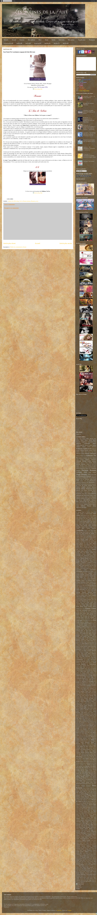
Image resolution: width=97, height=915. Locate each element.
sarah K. (90, 881)
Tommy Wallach (82, 867)
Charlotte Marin (92, 576)
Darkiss (94, 445)
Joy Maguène (93, 674)
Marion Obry (88, 751)
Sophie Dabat (93, 838)
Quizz (46, 40)
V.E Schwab (93, 868)
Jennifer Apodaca (88, 662)
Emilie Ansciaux (85, 603)
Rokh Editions (90, 495)
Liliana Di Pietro (87, 716)
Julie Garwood (89, 678)
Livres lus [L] (37, 43)
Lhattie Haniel (82, 715)
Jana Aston (78, 656)
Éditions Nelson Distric (83, 502)
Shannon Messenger (81, 833)
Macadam (89, 487)
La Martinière (83, 482)
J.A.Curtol (84, 649)
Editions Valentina (80, 464)
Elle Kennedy (82, 601)
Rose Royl (82, 814)
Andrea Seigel (86, 536)
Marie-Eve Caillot (84, 748)
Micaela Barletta (92, 767)
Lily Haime (93, 716)
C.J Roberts (89, 562)
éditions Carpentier (79, 504)
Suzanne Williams (84, 851)
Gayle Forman (79, 632)
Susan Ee (94, 848)
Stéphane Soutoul (91, 846)
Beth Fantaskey (92, 556)
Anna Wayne (79, 543)
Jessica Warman (88, 668)
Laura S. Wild (93, 704)
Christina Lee (84, 580)
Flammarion (82, 468)
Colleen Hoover (91, 585)
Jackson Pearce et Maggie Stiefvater (84, 652)
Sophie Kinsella (79, 841)
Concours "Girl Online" (89, 161)
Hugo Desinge (92, 472)
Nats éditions (84, 490)
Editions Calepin (92, 450)
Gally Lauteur (92, 630)
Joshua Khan (83, 674)
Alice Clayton (93, 521)
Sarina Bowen (88, 828)
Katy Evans (84, 692)
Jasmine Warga (86, 657)
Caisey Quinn (79, 564)
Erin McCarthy (15, 201)
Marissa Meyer (89, 752)
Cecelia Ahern (83, 573)
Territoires (82, 498)
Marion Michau (80, 751)
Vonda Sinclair (79, 877)
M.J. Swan (84, 736)
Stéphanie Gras (93, 847)
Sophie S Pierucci (92, 841)
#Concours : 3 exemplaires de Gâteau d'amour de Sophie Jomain (89, 156)
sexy (37, 201)
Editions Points (84, 462)
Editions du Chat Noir (91, 464)
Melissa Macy (84, 764)
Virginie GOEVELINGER (85, 875)
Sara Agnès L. (86, 823)
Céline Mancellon (80, 589)
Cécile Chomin (92, 586)
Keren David (78, 695)
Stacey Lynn (79, 843)
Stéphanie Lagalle (80, 848)
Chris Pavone (86, 577)
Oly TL (94, 789)
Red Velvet (84, 495)
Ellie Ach (88, 601)
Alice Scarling (79, 522)
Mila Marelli (90, 772)
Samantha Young (83, 820)
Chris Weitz (93, 577)
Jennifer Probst (86, 665)
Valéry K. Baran (84, 870)
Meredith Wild (88, 766)
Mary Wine (93, 755)
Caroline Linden (82, 568)
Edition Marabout (91, 446)
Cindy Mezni (85, 583)
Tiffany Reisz (93, 864)
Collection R (80, 445)
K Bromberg (83, 681)
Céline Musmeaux (88, 589)
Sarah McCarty (84, 825)
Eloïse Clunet (90, 602)
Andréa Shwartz (86, 537)
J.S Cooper (78, 650)
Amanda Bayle (87, 525)
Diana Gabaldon (92, 595)
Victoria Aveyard (84, 873)
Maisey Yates (88, 739)
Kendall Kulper (82, 694)
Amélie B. (87, 533)
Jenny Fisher (79, 667)
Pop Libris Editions (86, 493)
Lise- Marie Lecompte (89, 722)
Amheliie (79, 530)
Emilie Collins (92, 603)
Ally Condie (84, 524)
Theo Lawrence (84, 863)
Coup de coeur (81, 40)
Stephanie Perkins (80, 844)
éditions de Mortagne (81, 507)
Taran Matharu (90, 858)
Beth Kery (78, 558)
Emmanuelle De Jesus (85, 611)
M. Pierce (94, 735)
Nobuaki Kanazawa (86, 785)
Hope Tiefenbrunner (88, 642)
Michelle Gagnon (84, 770)
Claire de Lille (79, 585)
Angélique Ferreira (84, 540)
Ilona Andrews (85, 643)
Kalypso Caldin (88, 682)
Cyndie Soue (85, 586)
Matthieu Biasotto (89, 758)
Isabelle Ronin (90, 646)
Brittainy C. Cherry (88, 561)
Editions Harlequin (90, 453)
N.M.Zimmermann (89, 779)
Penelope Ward (88, 796)
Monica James (82, 775)
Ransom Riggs (92, 804)
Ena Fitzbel (83, 613)
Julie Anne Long (88, 677)
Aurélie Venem (84, 551)
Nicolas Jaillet (91, 783)
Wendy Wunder (86, 877)
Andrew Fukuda (92, 536)
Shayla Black (81, 834)
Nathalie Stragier (85, 782)
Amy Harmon (86, 532)
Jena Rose (82, 662)
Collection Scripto (88, 445)
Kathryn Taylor (84, 691)
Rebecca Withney (79, 807)
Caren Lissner (93, 563)
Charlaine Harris (88, 574)
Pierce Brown (89, 798)
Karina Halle (93, 684)
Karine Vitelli (85, 685)
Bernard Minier (93, 555)
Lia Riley (87, 715)
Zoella (93, 880)
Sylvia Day (79, 853)
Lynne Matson (93, 732)
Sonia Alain (84, 837)
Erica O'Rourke (89, 614)
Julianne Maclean (79, 677)
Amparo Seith (87, 530)
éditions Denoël (88, 504)
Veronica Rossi (82, 871)
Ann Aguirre (91, 540)
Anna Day (88, 542)
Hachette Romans (89, 470)
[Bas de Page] (96, 914)
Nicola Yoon (85, 783)
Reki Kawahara (86, 807)
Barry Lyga (82, 552)
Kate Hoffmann (90, 688)
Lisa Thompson (82, 722)
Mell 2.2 (89, 765)
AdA (77, 438)
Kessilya (77, 697)
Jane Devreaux (86, 656)
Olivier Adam (89, 789)
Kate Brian (78, 688)
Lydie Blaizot (90, 731)
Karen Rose (88, 684)
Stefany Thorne (86, 843)
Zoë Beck (81, 881)
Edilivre (84, 446)
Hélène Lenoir (79, 643)
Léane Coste (78, 733)
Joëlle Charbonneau (81, 675)
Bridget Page (79, 561)
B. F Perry (90, 551)
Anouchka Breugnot (88, 546)
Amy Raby (91, 532)
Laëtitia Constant (88, 711)
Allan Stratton (93, 522)
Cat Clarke (85, 571)
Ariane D (82, 547)
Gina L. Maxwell (91, 636)
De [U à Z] (65, 43)
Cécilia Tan (85, 588)
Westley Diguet (93, 877)
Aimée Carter (90, 517)
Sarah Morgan (86, 827)
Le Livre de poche (91, 484)
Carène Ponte (88, 568)
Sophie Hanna (78, 840)
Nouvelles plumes (92, 490)
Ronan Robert (78, 813)
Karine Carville (79, 685)
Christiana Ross (79, 578)
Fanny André (79, 620)
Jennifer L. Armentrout (88, 664)
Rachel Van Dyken (87, 803)
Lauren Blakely (90, 706)
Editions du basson (92, 465)
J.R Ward (94, 649)
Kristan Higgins (92, 699)
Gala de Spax (84, 630)
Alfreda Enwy (86, 521)
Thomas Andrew (80, 864)
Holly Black (81, 642)
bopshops (59, 910)
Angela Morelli (89, 539)
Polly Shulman (88, 799)
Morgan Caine (88, 776)
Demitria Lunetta (84, 595)
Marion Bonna (93, 749)
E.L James (91, 598)
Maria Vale (93, 743)
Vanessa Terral (90, 870)
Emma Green (90, 608)
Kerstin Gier (93, 695)
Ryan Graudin (83, 815)
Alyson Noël (79, 525)
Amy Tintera (81, 533)
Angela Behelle (80, 539)
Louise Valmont (88, 726)
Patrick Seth (91, 794)
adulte (9, 201)
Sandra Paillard (85, 821)
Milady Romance (86, 489)
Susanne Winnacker (87, 850)
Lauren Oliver (83, 708)
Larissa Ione (79, 704)
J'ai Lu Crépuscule (83, 477)
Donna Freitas (93, 596)
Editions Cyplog (80, 453)
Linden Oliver (79, 719)
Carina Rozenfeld (85, 565)
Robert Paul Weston (83, 810)
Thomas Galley (87, 864)
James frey (78, 655)
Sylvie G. (91, 853)
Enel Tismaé (90, 613)
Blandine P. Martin (92, 558)
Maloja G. (93, 739)
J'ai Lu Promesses (85, 479)
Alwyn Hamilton (92, 524)
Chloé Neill (79, 577)
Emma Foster (82, 608)
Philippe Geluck (83, 798)
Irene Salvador (85, 644)
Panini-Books (87, 492)
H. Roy (86, 637)
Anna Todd (93, 542)
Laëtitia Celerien (79, 711)
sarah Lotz (94, 881)
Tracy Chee (81, 868)
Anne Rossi (93, 545)
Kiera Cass (83, 697)
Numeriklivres (79, 492)
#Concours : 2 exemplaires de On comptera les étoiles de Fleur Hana (88, 120)
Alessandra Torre (82, 518)
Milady (78, 489)
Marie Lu (82, 746)
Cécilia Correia (79, 588)
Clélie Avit (84, 585)
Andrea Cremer (79, 536)
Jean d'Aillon (87, 659)
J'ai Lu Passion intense (24, 201)
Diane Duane (79, 596)
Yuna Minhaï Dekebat (88, 878)
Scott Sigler (90, 830)
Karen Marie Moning (80, 684)
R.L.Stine (88, 801)
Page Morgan (93, 791)
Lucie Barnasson (83, 728)
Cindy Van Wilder (92, 583)
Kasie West (91, 685)
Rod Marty (93, 811)
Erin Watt (90, 616)
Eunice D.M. (84, 617)
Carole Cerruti (79, 566)
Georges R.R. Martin (87, 633)
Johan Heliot (83, 671)
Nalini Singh (82, 780)
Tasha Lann (82, 860)
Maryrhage (79, 757)
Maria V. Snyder (86, 743)
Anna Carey (83, 542)
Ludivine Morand (84, 731)
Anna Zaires (86, 543)
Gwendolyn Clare (80, 637)
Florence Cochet (92, 622)
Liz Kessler (81, 723)
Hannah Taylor (92, 637)
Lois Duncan (85, 723)
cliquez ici (78, 434)
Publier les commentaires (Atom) (18, 247)
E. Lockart (86, 598)
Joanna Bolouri (79, 670)
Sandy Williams (79, 823)
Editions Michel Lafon (83, 461)
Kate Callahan (84, 688)
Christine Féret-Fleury (81, 582)
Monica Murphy (80, 776)
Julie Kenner (85, 679)
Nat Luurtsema (89, 780)
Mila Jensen (85, 772)
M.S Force (88, 736)
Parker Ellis (78, 794)
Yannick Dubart (79, 878)
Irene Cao (80, 645)
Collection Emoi (90, 443)
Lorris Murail (82, 725)
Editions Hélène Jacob (81, 455)
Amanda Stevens (85, 527)
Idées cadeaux (31, 40)
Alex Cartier (88, 518)
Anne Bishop (92, 543)
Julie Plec (91, 679)
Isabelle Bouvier (83, 646)
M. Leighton (88, 735)
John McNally (82, 672)
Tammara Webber (85, 857)
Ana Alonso (87, 534)
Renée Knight (78, 808)
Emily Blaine (79, 606)
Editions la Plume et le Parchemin (84, 467)
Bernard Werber (86, 556)
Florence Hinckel (88, 623)
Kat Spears (82, 687)
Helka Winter (90, 640)
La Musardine (84, 484)
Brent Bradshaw (93, 559)
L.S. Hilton (81, 702)
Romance (33, 201)
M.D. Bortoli (78, 736)
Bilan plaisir (71, 40)
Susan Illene (79, 850)
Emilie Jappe (79, 605)
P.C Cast (88, 791)
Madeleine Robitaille (87, 738)
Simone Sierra (83, 835)
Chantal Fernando (80, 574)
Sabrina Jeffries (80, 818)
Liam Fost (92, 715)
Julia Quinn (93, 675)
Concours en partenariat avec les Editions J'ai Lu (89, 140)
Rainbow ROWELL (84, 804)
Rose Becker (84, 813)
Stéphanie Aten (79, 847)
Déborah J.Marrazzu (80, 598)
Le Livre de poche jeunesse (84, 485)
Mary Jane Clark (87, 755)
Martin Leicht (90, 753)
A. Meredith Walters (89, 512)
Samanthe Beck (91, 820)
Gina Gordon (83, 636)
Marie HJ (91, 745)
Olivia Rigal (84, 789)
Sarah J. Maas (89, 824)
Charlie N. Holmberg (84, 576)
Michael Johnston (80, 769)
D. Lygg (94, 589)
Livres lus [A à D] (8, 43)
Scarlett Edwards (84, 830)
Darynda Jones (92, 592)
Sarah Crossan (83, 824)
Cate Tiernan (90, 571)
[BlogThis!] (8, 199)
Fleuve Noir (88, 468)
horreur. (92, 501)
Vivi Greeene (93, 875)
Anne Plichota (79, 545)
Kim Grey (89, 697)
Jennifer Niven (79, 665)
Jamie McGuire (85, 655)
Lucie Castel (90, 728)
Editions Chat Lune (92, 451)
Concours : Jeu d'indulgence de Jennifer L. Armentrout (89, 148)
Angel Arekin (92, 537)
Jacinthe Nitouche (91, 650)
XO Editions (93, 498)
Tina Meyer (86, 865)
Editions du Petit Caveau (81, 465)
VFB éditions (87, 498)
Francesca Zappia (83, 625)
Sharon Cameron (89, 832)
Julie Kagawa (79, 679)
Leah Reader (84, 712)
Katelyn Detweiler (88, 689)
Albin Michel (82, 438)
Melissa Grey (78, 764)
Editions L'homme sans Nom (85, 458)
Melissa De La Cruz (91, 763)
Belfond (77, 440)
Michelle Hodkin (92, 770)
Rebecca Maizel (93, 805)
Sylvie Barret (85, 853)
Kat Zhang (87, 687)
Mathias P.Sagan (86, 756)
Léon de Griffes (83, 735)
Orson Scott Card (80, 791)
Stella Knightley (92, 843)
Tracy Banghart (89, 867)
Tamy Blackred (93, 857)
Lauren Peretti (90, 708)
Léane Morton (85, 733)
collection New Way (84, 501)
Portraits (6, 40)
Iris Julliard (90, 644)
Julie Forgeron (83, 678)
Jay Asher (91, 658)
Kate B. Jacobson (92, 687)
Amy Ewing (79, 532)
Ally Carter (78, 524)
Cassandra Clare (81, 569)
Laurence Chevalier (84, 709)
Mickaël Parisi (79, 772)
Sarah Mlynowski (92, 825)
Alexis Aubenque (79, 521)
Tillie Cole (81, 866)
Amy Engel (93, 530)
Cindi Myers (80, 583)
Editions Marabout (90, 459)
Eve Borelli (91, 617)
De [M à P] (47, 43)
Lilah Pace (82, 716)
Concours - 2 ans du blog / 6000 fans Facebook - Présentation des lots (89, 134)
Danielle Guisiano (81, 592)
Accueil (14, 40)
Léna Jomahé (90, 733)
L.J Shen (92, 701)
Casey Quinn (93, 568)
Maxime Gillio (89, 760)
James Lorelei (84, 653)
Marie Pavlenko (89, 746)
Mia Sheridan (85, 767)
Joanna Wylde (85, 670)
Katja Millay (78, 692)
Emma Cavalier (88, 606)
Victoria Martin (93, 873)
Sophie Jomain (86, 840)
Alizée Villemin (85, 522)
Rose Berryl (91, 813)
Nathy (91, 782)
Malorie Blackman (80, 741)
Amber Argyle (92, 527)
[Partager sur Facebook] (11, 199)
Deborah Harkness (80, 593)
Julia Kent (88, 675)
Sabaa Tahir (93, 817)
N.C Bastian (82, 779)
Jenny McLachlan (86, 667)
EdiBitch (78, 446)
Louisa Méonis (89, 725)
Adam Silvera (89, 515)
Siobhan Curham (89, 835)
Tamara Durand (89, 856)
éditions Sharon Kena (88, 506)
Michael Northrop (88, 769)
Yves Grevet (83, 880)
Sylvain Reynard (92, 851)
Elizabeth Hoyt (90, 599)
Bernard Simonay (79, 556)
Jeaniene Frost (85, 661)
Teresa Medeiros (88, 860)
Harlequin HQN (81, 472)
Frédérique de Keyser (89, 626)
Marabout (94, 487)
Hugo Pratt (94, 642)
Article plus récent (9, 243)
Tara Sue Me (79, 858)
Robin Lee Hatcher (91, 810)
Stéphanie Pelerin (87, 848)
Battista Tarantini (90, 552)
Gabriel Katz (90, 627)
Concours (21, 40)
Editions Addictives (84, 449)
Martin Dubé (84, 753)
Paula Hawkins (84, 795)
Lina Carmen (85, 718)
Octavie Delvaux (86, 788)
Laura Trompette (88, 705)
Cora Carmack (79, 586)
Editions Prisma (92, 462)
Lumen (83, 487)
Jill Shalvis (93, 668)
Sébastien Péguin (89, 854)
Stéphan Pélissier (93, 844)
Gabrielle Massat (84, 629)
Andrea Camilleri (93, 534)
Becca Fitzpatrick (86, 554)
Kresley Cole (84, 699)
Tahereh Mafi (83, 856)
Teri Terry (94, 860)
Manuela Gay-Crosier (88, 741)
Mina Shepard (82, 773)
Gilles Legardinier (84, 635)
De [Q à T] (56, 43)
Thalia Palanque (90, 861)
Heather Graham (80, 639)
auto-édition (86, 500)
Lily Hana (78, 718)
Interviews (61, 40)
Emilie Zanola (93, 605)
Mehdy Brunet (90, 761)
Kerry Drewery (85, 695)
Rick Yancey (91, 808)
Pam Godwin (87, 792)
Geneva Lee (79, 633)
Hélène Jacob (91, 474)
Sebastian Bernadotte (91, 831)
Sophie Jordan (93, 840)
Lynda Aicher (81, 732)
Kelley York (90, 692)
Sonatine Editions (84, 496)
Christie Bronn (86, 579)
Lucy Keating (90, 729)
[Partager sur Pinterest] (12, 199)
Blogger (69, 910)
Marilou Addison (92, 748)
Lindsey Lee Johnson (86, 719)
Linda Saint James (92, 718)
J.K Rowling (89, 649)
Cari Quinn (78, 565)
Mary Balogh (81, 755)
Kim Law (94, 697)
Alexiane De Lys (91, 519)
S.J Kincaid (87, 817)
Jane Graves (93, 656)
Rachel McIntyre (79, 803)
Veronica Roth (89, 871)
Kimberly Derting (79, 698)
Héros (40, 40)
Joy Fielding (88, 674)
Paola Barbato (93, 792)
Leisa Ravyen (90, 712)
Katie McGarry (92, 691)
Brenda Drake (79, 559)
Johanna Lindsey (90, 671)
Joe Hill (78, 671)
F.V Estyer (93, 618)
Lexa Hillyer (90, 714)
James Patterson (92, 653)
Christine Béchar (92, 580)
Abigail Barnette (84, 515)
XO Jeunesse (79, 500)
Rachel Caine (93, 801)
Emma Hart (78, 610)
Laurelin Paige (82, 707)
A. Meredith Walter (80, 512)
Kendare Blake (88, 694)
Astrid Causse (82, 549)
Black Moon (84, 440)
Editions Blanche (84, 450)
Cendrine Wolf (92, 573)
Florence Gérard (79, 623)
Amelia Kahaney (91, 528)
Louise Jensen (82, 726)
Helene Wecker (84, 640)
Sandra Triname (93, 821)
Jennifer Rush (93, 665)
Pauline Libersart (91, 795)
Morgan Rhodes (83, 778)
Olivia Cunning (93, 788)
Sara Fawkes (93, 823)
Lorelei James (91, 724)
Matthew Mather (82, 758)
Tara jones (84, 858)
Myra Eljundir (89, 778)
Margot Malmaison (85, 742)
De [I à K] (28, 43)
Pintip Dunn (82, 799)
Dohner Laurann (86, 596)
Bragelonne (84, 441)
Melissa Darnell (83, 763)
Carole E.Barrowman (88, 566)
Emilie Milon (86, 605)
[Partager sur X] (10, 199)
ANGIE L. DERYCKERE (86, 513)
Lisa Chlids (93, 719)
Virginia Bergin (89, 874)
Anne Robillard (87, 545)
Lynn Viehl (87, 732)
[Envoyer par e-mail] (7, 199)
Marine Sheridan (86, 749)
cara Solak (85, 881)
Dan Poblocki (87, 591)
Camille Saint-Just (86, 563)
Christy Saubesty (89, 582)
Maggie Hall (82, 739)
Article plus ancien (65, 243)
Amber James (80, 528)
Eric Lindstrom (83, 614)
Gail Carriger (91, 629)
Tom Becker (91, 865)
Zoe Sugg (89, 880)
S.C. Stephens (90, 815)
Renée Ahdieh (93, 807)
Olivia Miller (78, 789)
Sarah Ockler (93, 827)
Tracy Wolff (87, 868)
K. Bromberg (90, 681)
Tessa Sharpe (84, 861)
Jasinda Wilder (79, 658)
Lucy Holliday (83, 729)
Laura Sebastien (79, 705)
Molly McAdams (89, 773)
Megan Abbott (83, 761)
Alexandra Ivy (84, 519)
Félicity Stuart (83, 627)
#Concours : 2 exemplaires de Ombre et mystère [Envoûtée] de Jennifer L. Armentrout (89, 127)
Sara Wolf (78, 824)
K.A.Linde (82, 682)
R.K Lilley (83, 801)
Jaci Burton (84, 650)
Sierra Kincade (88, 834)
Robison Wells (87, 811)
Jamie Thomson (92, 655)
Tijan (77, 865)
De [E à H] (19, 43)
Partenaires (92, 40)
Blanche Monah (84, 558)
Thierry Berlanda (92, 863)
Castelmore (90, 441)
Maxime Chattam (83, 759)
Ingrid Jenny (91, 643)
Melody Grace (82, 766)
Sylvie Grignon (83, 854)
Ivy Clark (83, 647)
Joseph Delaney (90, 672)
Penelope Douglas (80, 796)
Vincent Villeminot (80, 874)
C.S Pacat (94, 562)
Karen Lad (94, 682)
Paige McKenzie (80, 792)
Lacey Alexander (88, 702)
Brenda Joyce (86, 559)
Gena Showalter (92, 632)
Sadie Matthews (89, 818)
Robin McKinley (79, 811)
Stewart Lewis (86, 844)
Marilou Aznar (79, 749)
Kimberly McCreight (88, 698)
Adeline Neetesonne (82, 517)
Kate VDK (81, 689)
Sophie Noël (86, 841)
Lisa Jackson (79, 721)
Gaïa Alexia (85, 632)
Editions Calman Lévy (81, 452)
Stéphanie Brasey (86, 847)
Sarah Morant (79, 827)
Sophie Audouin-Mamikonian (82, 838)
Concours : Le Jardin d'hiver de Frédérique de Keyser (89, 112)
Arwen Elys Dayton (89, 547)
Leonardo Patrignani (83, 714)
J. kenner (92, 647)
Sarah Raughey (80, 828)
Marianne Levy (79, 745)
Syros (90, 497)
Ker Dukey (93, 694)
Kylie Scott (86, 701)
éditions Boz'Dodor (92, 503)
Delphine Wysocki (89, 593)
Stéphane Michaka (80, 846)
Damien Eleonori (79, 591)
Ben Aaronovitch (85, 555)
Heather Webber (88, 639)
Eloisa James (83, 602)
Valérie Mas (78, 870)
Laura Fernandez (86, 704)
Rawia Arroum (79, 805)
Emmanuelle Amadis (86, 610)
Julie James (94, 678)
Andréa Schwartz (79, 537)
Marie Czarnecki (86, 745)
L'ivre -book (83, 480)
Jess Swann (93, 667)
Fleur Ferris (90, 620)
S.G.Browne (81, 817)
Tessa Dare (78, 861)
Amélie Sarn (82, 535)
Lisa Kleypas (84, 721)
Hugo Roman (81, 474)
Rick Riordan (85, 808)
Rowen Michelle (88, 814)
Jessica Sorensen (80, 668)
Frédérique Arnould (80, 626)
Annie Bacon (79, 546)
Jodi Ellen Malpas (92, 670)
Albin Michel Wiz (91, 438)
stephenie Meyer (80, 883)
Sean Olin (83, 831)
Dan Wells (94, 591)
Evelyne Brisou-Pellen (85, 618)
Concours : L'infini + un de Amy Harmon (89, 97)
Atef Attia (88, 549)
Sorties (53, 40)
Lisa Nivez (89, 721)
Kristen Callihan (79, 701)
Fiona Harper (85, 620)
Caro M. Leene (92, 565)
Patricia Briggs (84, 794)
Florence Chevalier (84, 622)
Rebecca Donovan (86, 806)
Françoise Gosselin (92, 625)
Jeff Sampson (91, 661)
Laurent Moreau (92, 709)
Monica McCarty (91, 775)
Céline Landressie (92, 588)
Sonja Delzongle (92, 837)
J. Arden (87, 647)
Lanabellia (94, 702)
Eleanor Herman (83, 599)
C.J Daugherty (83, 562)
